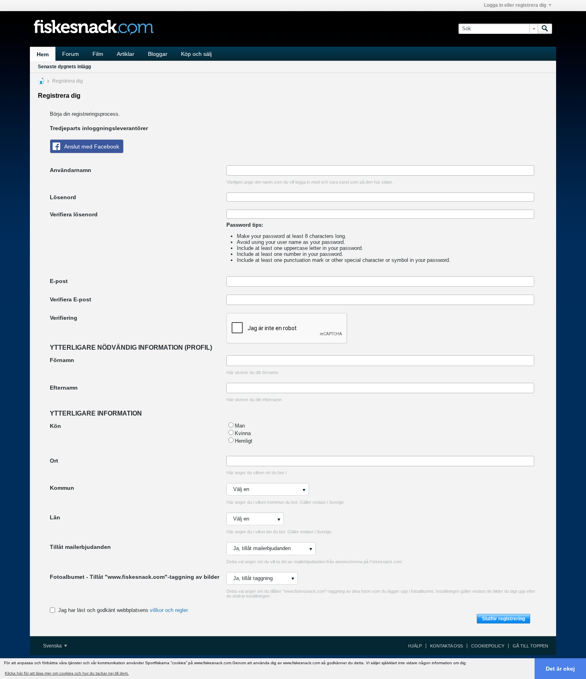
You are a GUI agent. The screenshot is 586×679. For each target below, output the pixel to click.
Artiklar (125, 54)
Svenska (53, 646)
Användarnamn (70, 170)
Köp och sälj (196, 54)
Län (55, 517)
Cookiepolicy (487, 645)
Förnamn (62, 360)
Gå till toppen (530, 645)
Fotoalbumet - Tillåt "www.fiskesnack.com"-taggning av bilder (134, 577)
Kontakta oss (446, 645)
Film (97, 54)
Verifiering (63, 318)
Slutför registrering (503, 619)
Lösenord (63, 197)
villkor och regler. (169, 610)
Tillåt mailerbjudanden (80, 547)
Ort (54, 460)
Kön (55, 426)
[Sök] (545, 29)
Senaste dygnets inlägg (64, 66)
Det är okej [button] (560, 668)
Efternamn (64, 387)
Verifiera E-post (70, 299)
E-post (59, 281)
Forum (70, 54)
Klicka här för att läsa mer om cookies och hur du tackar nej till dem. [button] (67, 673)
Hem (43, 54)
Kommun (62, 488)
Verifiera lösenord (74, 214)
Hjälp (415, 645)
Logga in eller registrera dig (515, 5)
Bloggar (157, 54)
